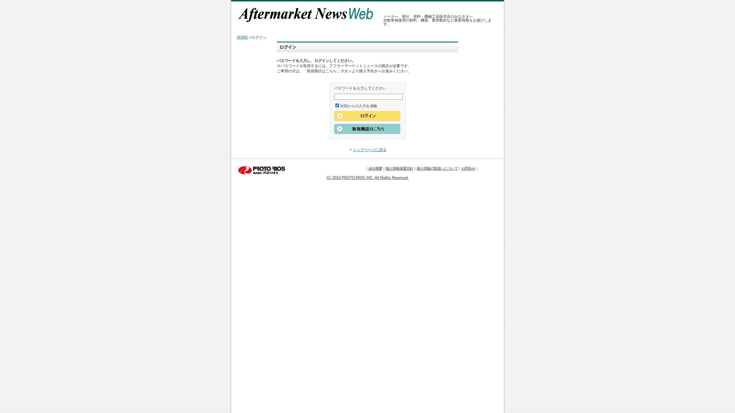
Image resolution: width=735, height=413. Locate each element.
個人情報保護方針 (399, 168)
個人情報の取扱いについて (437, 168)
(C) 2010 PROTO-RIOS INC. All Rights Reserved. (367, 178)
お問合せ (468, 168)
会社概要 (375, 168)
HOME (242, 37)
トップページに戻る (369, 150)
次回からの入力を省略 (358, 106)
